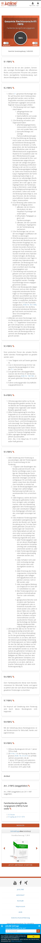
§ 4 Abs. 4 (13, 753)
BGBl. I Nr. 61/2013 (21, 756)
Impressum (20, 906)
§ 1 (15, 94)
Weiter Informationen (16, 941)
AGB (20, 912)
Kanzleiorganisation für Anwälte (20, 923)
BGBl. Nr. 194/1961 (27, 376)
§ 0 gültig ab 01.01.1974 (16, 817)
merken (20, 825)
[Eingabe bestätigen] (38, 931)
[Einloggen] (36, 4)
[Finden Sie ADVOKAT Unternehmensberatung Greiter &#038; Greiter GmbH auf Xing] (26, 882)
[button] (4, 848)
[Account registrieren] (31, 4)
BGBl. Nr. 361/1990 (29, 305)
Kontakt (20, 901)
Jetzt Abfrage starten (20, 865)
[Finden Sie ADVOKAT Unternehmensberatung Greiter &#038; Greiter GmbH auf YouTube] (15, 882)
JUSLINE (20, 889)
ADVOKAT (20, 895)
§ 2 (12, 369)
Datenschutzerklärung (20, 918)
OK (33, 936)
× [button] (39, 926)
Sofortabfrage (14, 831)
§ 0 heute (11, 815)
